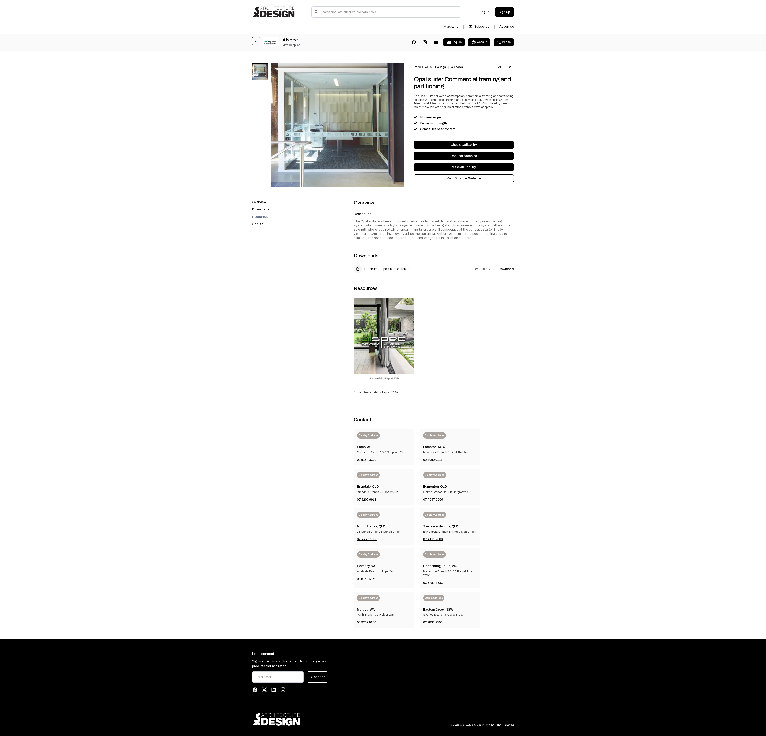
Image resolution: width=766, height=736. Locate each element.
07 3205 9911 (366, 499)
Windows (457, 67)
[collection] (510, 67)
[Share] (500, 67)
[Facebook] (414, 42)
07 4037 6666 (433, 499)
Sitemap (509, 725)
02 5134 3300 (366, 459)
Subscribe (482, 26)
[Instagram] (425, 42)
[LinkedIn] (436, 42)
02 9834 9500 (433, 622)
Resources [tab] (260, 216)
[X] (264, 690)
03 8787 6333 (433, 582)
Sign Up (504, 12)
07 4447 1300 (367, 539)
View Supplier (291, 45)
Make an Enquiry (464, 167)
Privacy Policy (493, 725)
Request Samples (464, 156)
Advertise (506, 26)
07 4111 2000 (433, 539)
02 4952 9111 (433, 459)
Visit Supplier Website (464, 178)
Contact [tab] (258, 224)
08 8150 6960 (366, 579)
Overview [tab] (259, 202)
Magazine (451, 26)
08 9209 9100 (366, 622)
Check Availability (464, 144)
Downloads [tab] (260, 209)
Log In (484, 12)
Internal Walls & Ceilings (430, 67)
